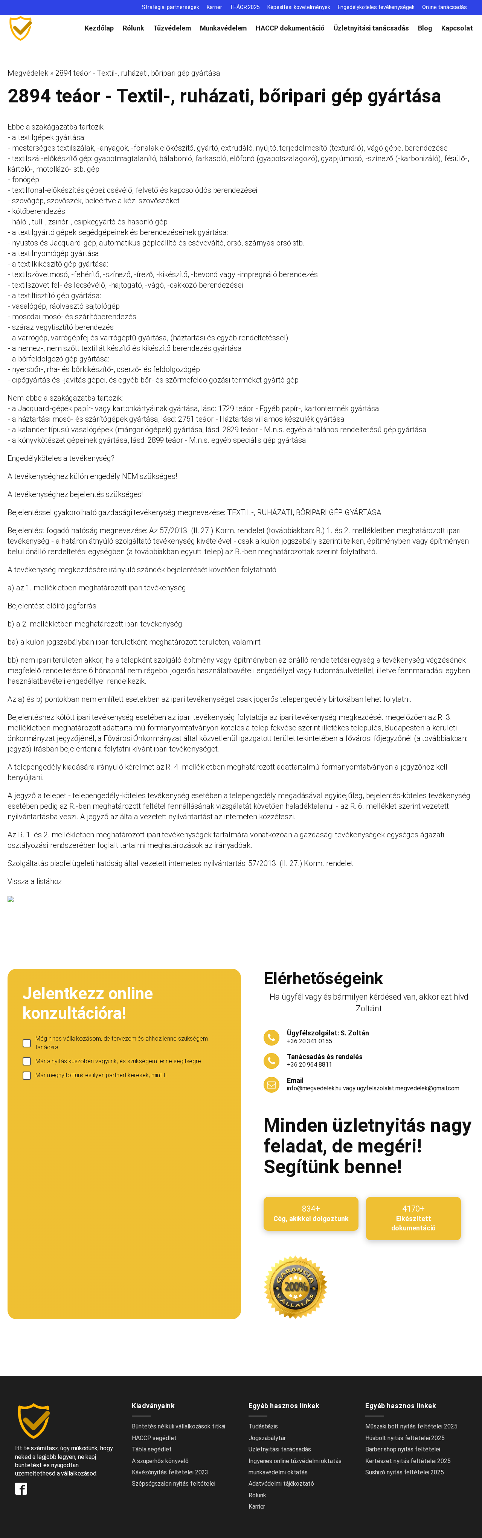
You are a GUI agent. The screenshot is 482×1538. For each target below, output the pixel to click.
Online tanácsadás (444, 7)
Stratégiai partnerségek (170, 7)
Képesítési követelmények (298, 7)
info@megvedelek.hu (314, 1088)
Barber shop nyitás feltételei (402, 1449)
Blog (425, 28)
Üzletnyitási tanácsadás (371, 28)
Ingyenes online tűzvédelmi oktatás (296, 1461)
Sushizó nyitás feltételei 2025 (404, 1472)
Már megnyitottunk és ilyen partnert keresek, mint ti (100, 1075)
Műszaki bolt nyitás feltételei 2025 (411, 1426)
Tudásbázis (263, 1426)
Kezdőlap (99, 28)
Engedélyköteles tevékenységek (376, 7)
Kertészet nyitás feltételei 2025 (408, 1461)
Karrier (214, 7)
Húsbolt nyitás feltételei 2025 (405, 1438)
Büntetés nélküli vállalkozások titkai (178, 1426)
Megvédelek (28, 73)
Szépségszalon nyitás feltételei (173, 1483)
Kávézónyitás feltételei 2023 (170, 1472)
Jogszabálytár (267, 1438)
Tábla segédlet (152, 1449)
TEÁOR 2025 (245, 7)
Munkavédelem (223, 28)
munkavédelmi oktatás (278, 1472)
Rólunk (133, 28)
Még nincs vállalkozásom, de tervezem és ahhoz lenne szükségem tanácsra (121, 1042)
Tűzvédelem (172, 28)
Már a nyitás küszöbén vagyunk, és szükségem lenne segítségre (118, 1061)
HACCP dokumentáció (290, 28)
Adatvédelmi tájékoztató (281, 1483)
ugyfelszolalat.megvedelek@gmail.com (408, 1088)
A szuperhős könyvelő (160, 1461)
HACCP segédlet (154, 1438)
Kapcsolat (457, 28)
